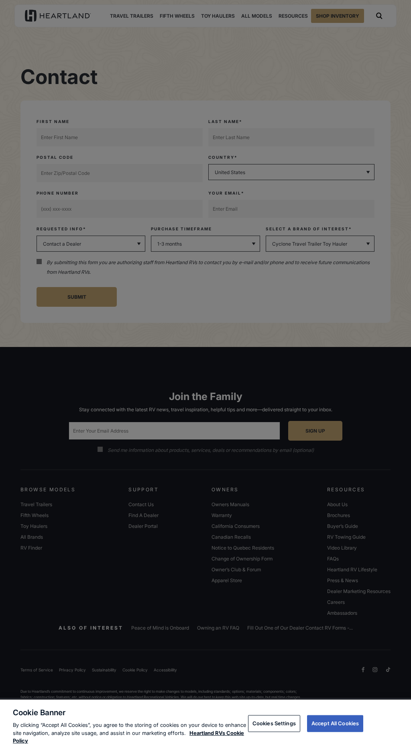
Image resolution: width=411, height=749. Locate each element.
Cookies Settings (274, 723)
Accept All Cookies (335, 723)
